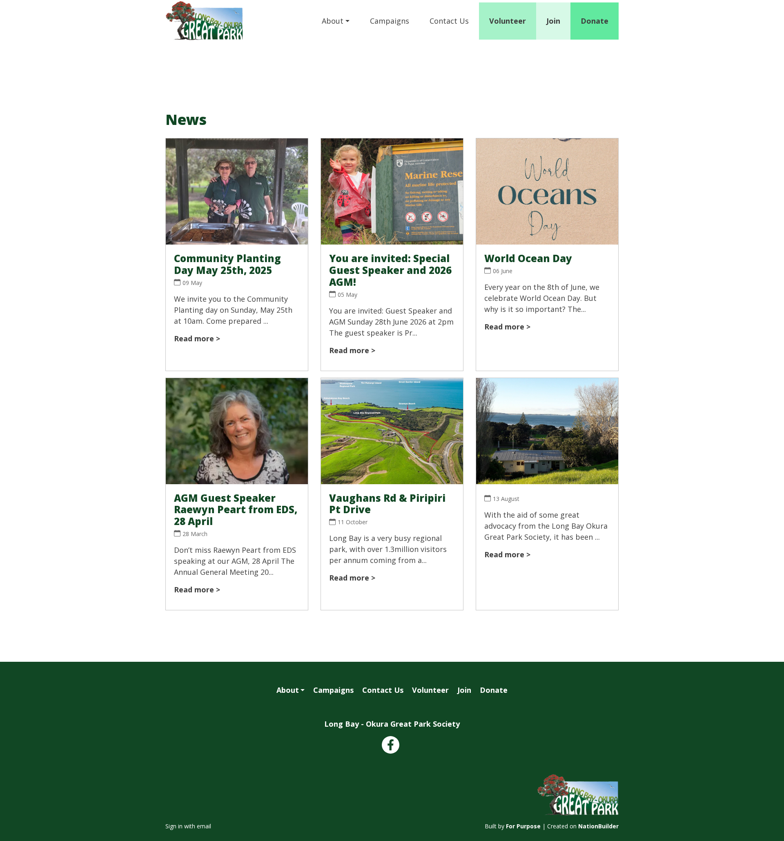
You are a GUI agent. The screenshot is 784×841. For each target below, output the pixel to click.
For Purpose (523, 826)
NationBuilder (598, 826)
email (204, 826)
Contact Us (449, 21)
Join (553, 21)
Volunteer (507, 21)
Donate (594, 21)
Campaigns (389, 21)
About (332, 21)
